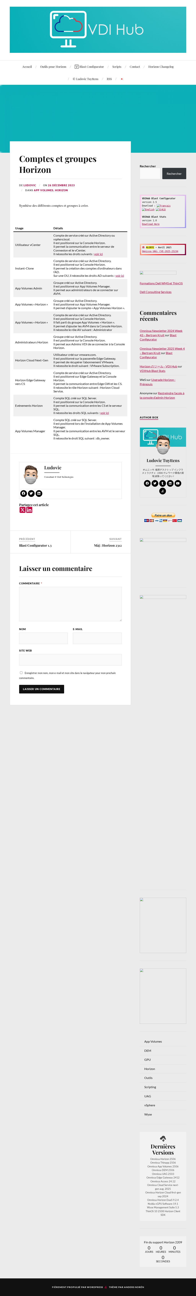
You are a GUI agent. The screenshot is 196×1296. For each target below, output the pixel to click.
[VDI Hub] (98, 30)
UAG (147, 1096)
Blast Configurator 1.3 (35, 545)
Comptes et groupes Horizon (57, 164)
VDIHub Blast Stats (152, 370)
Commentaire (30, 583)
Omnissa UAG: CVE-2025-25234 (160, 251)
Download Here (150, 224)
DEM (147, 1050)
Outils (148, 1078)
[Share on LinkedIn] (29, 510)
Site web (25, 650)
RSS (109, 79)
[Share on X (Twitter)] (22, 510)
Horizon (61, 190)
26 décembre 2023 (61, 185)
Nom (22, 629)
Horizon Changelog (161, 67)
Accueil (27, 67)
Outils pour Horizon (53, 67)
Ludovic (30, 185)
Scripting (150, 1087)
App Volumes (43, 190)
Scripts (116, 67)
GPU (147, 1059)
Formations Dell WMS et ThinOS (161, 283)
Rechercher (148, 166)
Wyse (148, 1114)
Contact (135, 67)
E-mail (78, 629)
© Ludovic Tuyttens (85, 79)
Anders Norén (134, 1287)
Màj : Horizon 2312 (108, 545)
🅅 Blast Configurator (89, 67)
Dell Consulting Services (156, 292)
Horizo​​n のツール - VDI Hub (158, 366)
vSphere (149, 1105)
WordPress (95, 1287)
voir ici (98, 254)
